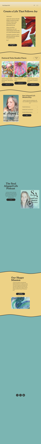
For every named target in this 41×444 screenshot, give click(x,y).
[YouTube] (23, 395)
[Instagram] (17, 395)
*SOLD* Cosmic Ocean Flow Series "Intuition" (32, 79)
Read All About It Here (20, 294)
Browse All (36, 58)
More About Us (12, 45)
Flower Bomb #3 (18, 78)
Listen (11, 199)
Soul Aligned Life (6, 5)
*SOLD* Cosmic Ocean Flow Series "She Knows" (7, 79)
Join (27, 115)
